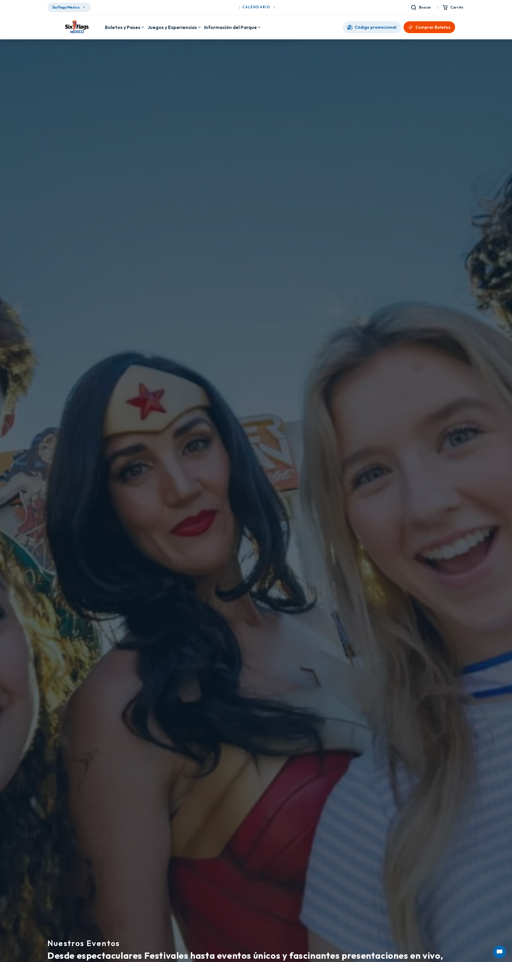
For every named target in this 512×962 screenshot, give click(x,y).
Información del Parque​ (230, 27)
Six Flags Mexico (66, 7)
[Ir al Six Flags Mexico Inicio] (76, 27)
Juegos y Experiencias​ (172, 27)
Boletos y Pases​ (122, 27)
